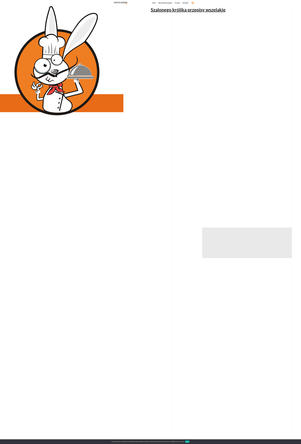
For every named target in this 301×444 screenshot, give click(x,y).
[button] (192, 3)
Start (154, 3)
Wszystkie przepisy (165, 3)
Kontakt (185, 3)
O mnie (177, 3)
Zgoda (187, 441)
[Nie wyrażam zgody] (299, 441)
